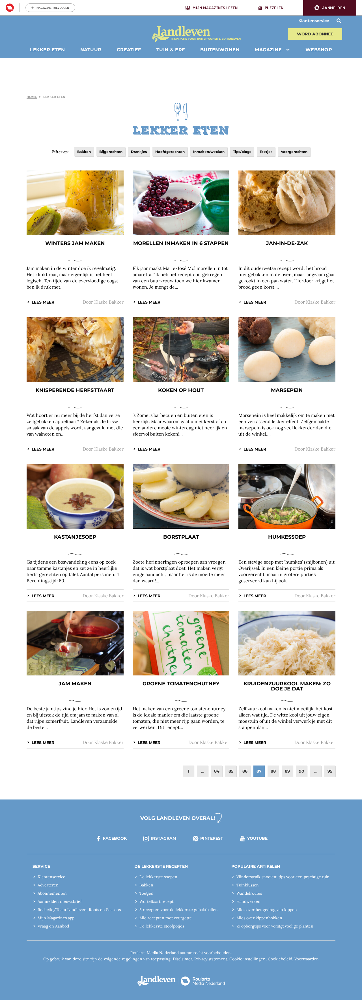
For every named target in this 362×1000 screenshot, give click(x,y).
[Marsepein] (286, 349)
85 (231, 771)
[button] (329, 8)
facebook (115, 838)
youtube (257, 838)
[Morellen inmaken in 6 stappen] (181, 202)
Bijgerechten (110, 152)
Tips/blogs (242, 152)
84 (216, 771)
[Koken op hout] (181, 349)
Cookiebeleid (280, 958)
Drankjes (139, 152)
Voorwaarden (306, 958)
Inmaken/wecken (209, 152)
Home (32, 97)
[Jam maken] (75, 643)
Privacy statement (210, 958)
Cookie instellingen (247, 958)
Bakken (84, 152)
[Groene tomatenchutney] (181, 643)
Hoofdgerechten (170, 152)
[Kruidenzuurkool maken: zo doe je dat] (286, 643)
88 (273, 771)
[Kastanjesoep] (75, 496)
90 (301, 771)
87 (259, 771)
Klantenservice (313, 21)
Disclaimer (182, 958)
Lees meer (43, 302)
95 (329, 771)
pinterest (211, 838)
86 (244, 771)
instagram (163, 838)
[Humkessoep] (286, 496)
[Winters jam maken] (75, 202)
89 (287, 771)
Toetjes (266, 152)
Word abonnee (315, 34)
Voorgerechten (294, 152)
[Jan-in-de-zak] (286, 202)
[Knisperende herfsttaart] (75, 349)
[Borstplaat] (181, 496)
